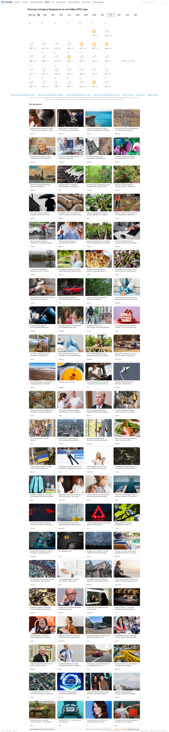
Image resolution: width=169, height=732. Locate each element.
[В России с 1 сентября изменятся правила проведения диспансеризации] (70, 150)
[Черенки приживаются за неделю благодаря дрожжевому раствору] (98, 235)
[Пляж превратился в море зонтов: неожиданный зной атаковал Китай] (42, 573)
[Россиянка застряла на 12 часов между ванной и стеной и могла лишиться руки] (127, 291)
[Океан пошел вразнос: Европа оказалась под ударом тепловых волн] (98, 122)
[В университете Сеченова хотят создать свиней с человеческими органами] (70, 207)
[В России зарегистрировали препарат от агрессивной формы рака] (70, 348)
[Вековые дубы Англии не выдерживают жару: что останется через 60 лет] (127, 517)
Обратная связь (144, 730)
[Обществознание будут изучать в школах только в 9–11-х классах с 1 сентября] (127, 488)
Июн (86, 15)
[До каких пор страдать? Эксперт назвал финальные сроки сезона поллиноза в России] (70, 263)
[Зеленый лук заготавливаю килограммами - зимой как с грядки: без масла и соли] (70, 179)
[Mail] (2, 2)
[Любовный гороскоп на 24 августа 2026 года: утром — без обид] (70, 488)
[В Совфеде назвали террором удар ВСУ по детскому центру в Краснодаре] (98, 573)
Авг (102, 15)
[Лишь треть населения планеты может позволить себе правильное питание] (127, 432)
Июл (94, 15)
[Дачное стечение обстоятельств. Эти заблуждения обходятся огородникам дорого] (127, 207)
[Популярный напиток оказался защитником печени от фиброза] (70, 404)
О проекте (102, 730)
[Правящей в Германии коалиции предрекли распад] (70, 601)
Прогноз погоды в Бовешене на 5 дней (50, 95)
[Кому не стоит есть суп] (70, 376)
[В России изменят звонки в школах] (42, 432)
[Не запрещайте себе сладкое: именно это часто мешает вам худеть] (127, 319)
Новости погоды (127, 95)
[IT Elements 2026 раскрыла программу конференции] (70, 686)
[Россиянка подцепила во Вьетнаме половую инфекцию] (98, 432)
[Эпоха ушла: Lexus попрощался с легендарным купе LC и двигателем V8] (98, 658)
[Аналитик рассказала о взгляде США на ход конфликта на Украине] (42, 460)
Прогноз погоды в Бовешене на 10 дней (106, 95)
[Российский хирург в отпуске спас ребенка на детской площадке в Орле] (70, 573)
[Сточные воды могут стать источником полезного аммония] (42, 686)
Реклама (15, 730)
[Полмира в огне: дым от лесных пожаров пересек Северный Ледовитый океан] (98, 545)
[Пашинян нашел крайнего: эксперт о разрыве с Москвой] (127, 686)
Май (78, 15)
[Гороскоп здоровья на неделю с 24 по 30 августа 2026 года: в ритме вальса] (127, 348)
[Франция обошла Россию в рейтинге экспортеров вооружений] (127, 376)
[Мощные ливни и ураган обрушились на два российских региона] (42, 235)
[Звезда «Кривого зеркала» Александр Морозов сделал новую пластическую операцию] (42, 629)
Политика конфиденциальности (114, 730)
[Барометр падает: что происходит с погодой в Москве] (98, 319)
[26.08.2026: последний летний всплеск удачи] (98, 601)
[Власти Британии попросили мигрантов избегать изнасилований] (42, 179)
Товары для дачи (153, 95)
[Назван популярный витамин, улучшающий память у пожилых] (98, 348)
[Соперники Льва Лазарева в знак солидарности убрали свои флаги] (70, 460)
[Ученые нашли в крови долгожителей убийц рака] (42, 319)
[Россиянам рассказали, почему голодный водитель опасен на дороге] (98, 376)
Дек (135, 15)
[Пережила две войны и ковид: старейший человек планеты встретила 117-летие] (42, 150)
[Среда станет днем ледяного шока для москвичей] (98, 291)
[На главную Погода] (8, 2)
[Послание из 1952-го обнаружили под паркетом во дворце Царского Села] (127, 122)
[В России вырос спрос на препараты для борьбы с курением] (70, 235)
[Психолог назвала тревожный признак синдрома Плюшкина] (42, 601)
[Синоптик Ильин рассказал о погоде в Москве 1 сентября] (127, 404)
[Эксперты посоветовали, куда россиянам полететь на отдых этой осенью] (127, 545)
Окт (119, 15)
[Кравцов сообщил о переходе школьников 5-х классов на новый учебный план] (42, 488)
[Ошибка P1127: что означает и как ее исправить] (70, 714)
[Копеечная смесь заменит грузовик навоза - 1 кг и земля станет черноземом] (42, 714)
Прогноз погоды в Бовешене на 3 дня (23, 95)
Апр (69, 15)
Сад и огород (140, 95)
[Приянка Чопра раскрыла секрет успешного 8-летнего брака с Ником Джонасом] (98, 686)
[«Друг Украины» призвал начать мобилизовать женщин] (42, 658)
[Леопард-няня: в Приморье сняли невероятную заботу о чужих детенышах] (98, 179)
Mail (3, 730)
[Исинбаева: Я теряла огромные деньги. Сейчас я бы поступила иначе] (127, 629)
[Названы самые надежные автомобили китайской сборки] (70, 291)
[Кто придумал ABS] (70, 545)
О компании (8, 730)
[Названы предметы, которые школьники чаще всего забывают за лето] (70, 658)
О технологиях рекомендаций (131, 730)
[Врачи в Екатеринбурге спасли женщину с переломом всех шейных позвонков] (42, 545)
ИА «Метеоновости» (162, 730)
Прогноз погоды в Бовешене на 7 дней (78, 95)
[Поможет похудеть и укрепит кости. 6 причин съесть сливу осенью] (127, 150)
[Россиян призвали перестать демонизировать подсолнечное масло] (70, 517)
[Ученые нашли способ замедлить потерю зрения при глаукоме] (98, 488)
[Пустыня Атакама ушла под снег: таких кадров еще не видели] (42, 376)
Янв (44, 15)
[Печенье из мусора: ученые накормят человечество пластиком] (42, 348)
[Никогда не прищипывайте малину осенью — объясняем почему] (127, 179)
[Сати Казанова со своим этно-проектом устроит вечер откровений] (98, 714)
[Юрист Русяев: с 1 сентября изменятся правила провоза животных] (127, 601)
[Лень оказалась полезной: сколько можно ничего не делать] (42, 291)
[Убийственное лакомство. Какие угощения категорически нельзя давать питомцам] (42, 122)
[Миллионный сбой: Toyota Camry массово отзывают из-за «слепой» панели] (98, 629)
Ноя (127, 15)
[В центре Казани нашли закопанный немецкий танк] (98, 150)
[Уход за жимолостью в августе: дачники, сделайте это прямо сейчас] (98, 207)
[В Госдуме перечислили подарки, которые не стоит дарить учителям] (127, 714)
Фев (52, 15)
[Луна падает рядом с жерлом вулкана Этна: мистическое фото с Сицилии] (42, 517)
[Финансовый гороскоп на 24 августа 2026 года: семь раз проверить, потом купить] (98, 460)
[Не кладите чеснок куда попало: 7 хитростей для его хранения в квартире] (127, 263)
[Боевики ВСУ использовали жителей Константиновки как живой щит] (70, 432)
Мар (61, 15)
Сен (110, 15)
